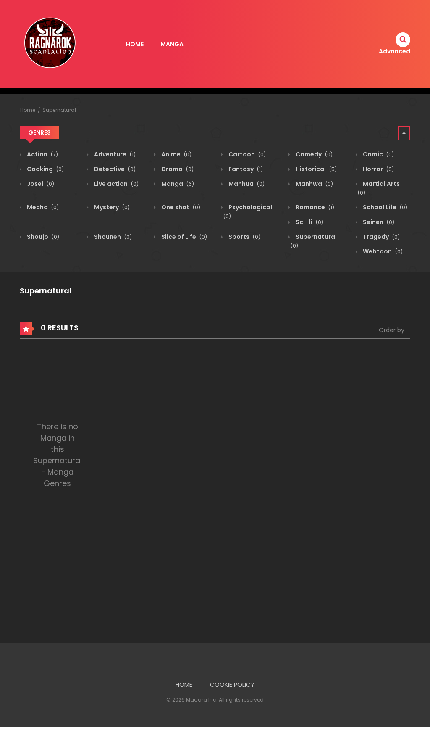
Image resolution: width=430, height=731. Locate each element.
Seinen (378, 222)
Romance (314, 207)
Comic (378, 154)
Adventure (114, 154)
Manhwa (313, 183)
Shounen (112, 236)
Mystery (111, 207)
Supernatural (59, 109)
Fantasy (245, 169)
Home (27, 109)
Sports (243, 236)
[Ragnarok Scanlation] (49, 44)
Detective (114, 169)
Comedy (313, 154)
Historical (315, 169)
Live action (116, 183)
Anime (175, 154)
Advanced (394, 51)
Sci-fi (308, 222)
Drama (177, 169)
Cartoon (246, 154)
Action (42, 154)
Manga (177, 183)
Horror (378, 169)
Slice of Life (183, 236)
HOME (135, 44)
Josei (40, 183)
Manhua (246, 183)
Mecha (42, 207)
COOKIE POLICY (232, 685)
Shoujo (42, 236)
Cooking (45, 169)
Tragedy (381, 236)
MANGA (172, 44)
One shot (180, 207)
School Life (384, 207)
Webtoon (382, 251)
